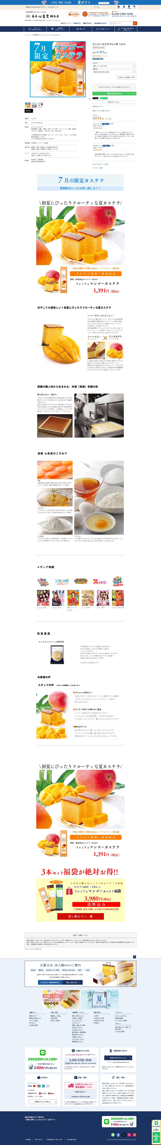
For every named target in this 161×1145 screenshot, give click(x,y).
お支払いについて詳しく (43, 1102)
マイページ (118, 1012)
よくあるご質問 (119, 1031)
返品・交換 (120, 1077)
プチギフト (32, 1023)
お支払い (44, 1077)
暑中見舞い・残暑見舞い (79, 1032)
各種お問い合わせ (120, 1050)
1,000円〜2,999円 (99, 1018)
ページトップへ (134, 956)
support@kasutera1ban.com (121, 1062)
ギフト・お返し (33, 1020)
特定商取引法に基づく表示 (55, 1139)
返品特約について (97, 106)
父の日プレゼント (77, 1030)
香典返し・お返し (56, 1016)
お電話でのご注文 (82, 1050)
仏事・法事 (54, 1012)
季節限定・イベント (78, 1012)
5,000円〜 (96, 1023)
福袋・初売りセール (78, 1016)
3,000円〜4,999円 (99, 1020)
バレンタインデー (77, 1020)
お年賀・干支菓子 (77, 1018)
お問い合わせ (39, 1139)
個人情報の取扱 (71, 1139)
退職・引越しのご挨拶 (78, 1025)
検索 (135, 23)
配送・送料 (82, 1077)
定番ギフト (32, 1012)
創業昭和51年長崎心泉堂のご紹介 (35, 7)
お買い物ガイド (52, 7)
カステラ (95, 63)
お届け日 (95, 69)
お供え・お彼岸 (55, 1020)
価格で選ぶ (97, 1012)
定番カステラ (33, 1016)
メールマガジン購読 (121, 1020)
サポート (118, 1024)
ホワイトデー (76, 1023)
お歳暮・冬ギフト (77, 1037)
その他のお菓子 (33, 1025)
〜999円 (96, 1016)
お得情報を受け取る (116, 93)
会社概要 (28, 1139)
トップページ (28, 35)
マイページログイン (121, 1016)
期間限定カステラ (77, 1041)
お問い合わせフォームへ (118, 1058)
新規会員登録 (119, 1018)
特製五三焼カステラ (35, 1018)
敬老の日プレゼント (78, 1034)
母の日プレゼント (77, 1027)
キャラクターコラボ (78, 1039)
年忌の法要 (54, 1018)
